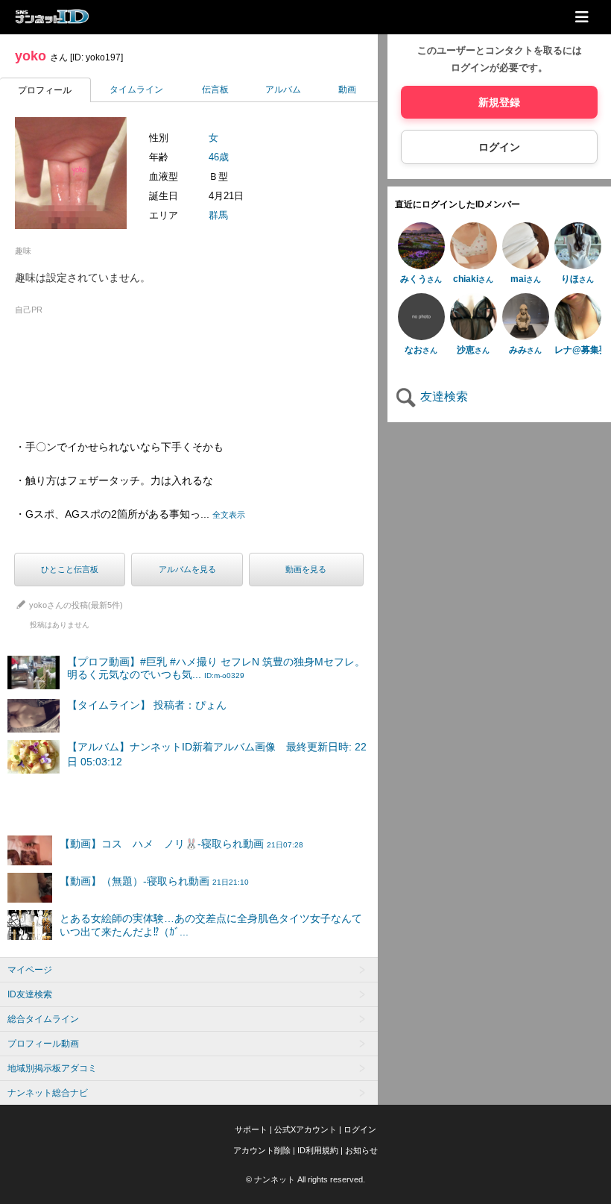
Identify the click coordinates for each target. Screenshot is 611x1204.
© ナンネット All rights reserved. (305, 1179)
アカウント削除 (262, 1150)
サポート (251, 1129)
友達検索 (442, 396)
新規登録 (499, 102)
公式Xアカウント (305, 1129)
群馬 (218, 215)
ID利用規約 (317, 1150)
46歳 (219, 157)
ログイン (499, 147)
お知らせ (361, 1150)
